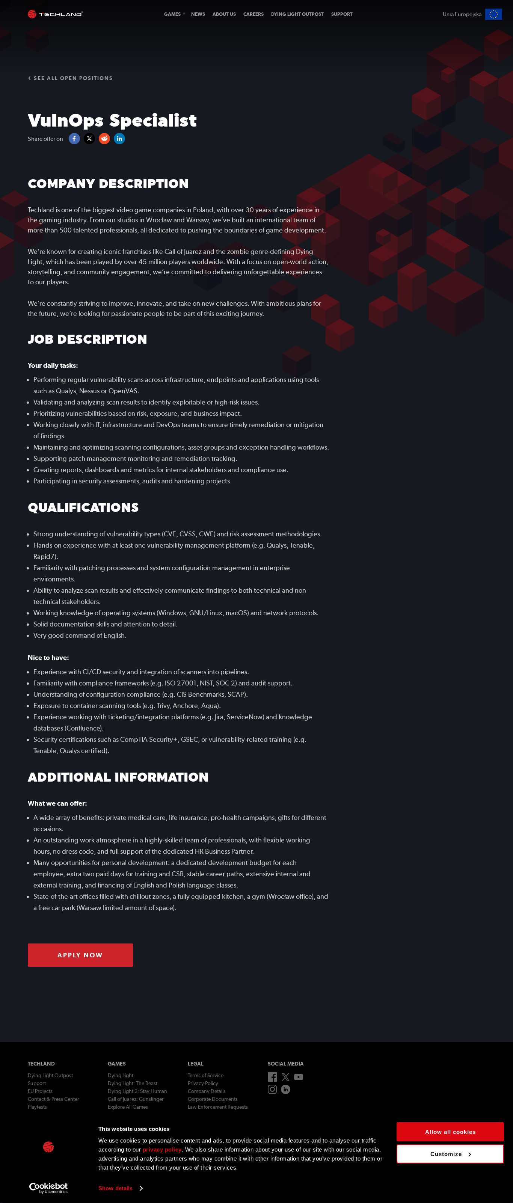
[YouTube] (298, 1078)
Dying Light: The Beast (132, 1083)
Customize (446, 1153)
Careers (253, 14)
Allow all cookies (450, 1132)
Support (342, 14)
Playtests (37, 1107)
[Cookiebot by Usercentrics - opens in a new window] (48, 1188)
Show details (115, 1188)
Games (172, 14)
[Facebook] (272, 1080)
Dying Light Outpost (297, 14)
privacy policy (162, 1149)
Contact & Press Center (53, 1099)
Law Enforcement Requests (218, 1107)
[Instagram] (272, 1092)
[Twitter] (285, 1079)
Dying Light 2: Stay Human (137, 1091)
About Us (224, 14)
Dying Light (120, 1075)
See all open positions (73, 78)
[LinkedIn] (285, 1092)
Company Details (207, 1091)
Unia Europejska (462, 14)
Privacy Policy (203, 1083)
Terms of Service (205, 1075)
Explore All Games (128, 1107)
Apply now (80, 955)
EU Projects (40, 1091)
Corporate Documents (213, 1099)
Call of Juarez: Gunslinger (136, 1099)
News (198, 14)
